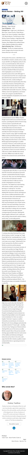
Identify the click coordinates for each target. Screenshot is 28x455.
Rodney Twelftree (14, 403)
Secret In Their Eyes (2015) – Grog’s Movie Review (18, 365)
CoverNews (10, 452)
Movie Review (4, 9)
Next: (19, 440)
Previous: (11, 436)
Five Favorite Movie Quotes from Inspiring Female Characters (11, 365)
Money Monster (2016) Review (5, 364)
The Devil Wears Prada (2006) (17, 372)
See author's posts (14, 424)
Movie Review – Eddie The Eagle (5, 380)
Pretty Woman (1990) (4, 372)
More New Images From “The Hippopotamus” (11, 373)
